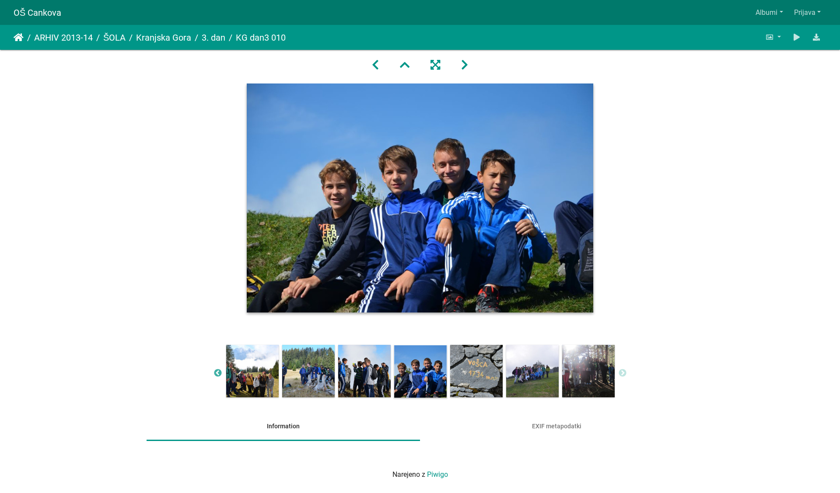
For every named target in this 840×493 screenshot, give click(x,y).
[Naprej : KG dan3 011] (465, 65)
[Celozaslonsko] (435, 65)
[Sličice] (404, 65)
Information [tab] (283, 426)
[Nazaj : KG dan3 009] (375, 65)
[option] (252, 371)
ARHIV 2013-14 (63, 37)
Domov (19, 37)
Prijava (805, 12)
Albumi (766, 12)
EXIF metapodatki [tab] (556, 426)
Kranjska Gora (163, 37)
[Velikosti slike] (773, 37)
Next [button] (622, 373)
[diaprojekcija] (797, 37)
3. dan (213, 37)
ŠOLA (114, 37)
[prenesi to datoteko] (816, 37)
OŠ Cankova (37, 12)
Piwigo (437, 474)
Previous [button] (218, 373)
